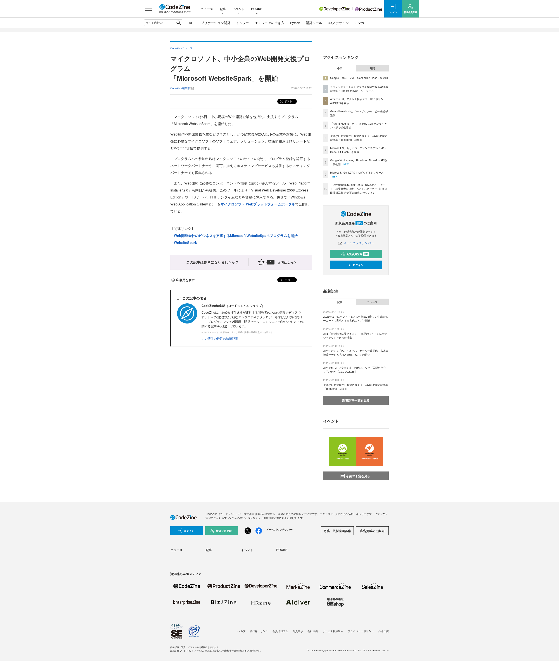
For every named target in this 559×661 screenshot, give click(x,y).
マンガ (359, 22)
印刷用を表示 (185, 280)
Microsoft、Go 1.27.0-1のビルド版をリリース (357, 172)
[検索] (178, 23)
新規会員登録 (357, 254)
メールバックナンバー (358, 243)
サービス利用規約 (332, 631)
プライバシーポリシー (361, 631)
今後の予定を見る (358, 476)
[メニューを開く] (148, 8)
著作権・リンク (259, 631)
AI (190, 22)
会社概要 (312, 631)
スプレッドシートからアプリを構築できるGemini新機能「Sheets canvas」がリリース (359, 88)
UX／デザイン (338, 22)
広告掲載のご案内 (372, 531)
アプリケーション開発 (214, 22)
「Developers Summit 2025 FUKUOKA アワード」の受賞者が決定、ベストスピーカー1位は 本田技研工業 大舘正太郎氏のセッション (358, 188)
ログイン (358, 265)
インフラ (242, 22)
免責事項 (298, 631)
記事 (223, 9)
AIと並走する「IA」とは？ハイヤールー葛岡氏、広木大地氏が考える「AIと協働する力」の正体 (355, 352)
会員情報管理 (280, 631)
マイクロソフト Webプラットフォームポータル (258, 204)
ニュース (207, 9)
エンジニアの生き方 (269, 22)
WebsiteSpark (185, 242)
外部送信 (383, 631)
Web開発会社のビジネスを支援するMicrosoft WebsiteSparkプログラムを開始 (236, 235)
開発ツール (314, 22)
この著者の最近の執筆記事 (220, 338)
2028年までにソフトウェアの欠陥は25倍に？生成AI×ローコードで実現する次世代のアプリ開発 (356, 318)
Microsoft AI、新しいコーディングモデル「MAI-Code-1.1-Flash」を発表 (358, 150)
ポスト (288, 101)
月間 (372, 68)
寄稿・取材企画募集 (337, 531)
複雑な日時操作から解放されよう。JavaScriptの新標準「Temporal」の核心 (358, 137)
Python (295, 22)
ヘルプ (241, 631)
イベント (238, 9)
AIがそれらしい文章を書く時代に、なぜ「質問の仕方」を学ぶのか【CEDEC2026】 (355, 369)
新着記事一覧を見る (356, 400)
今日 (339, 68)
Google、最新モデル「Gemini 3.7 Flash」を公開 (359, 78)
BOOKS (256, 9)
